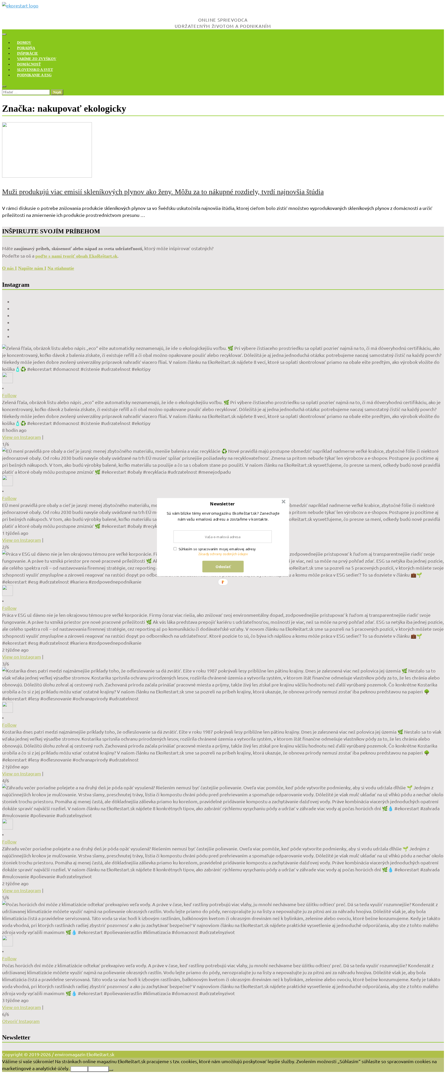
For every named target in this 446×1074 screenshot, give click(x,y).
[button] (222, 504)
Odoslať (223, 566)
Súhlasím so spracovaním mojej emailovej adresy (217, 549)
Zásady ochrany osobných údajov (223, 554)
